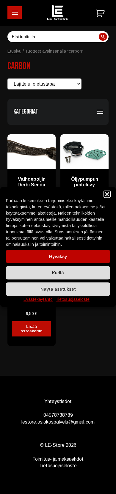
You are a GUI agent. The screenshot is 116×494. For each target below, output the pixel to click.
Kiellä (58, 272)
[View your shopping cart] (101, 13)
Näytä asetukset (58, 289)
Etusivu (14, 51)
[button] (14, 12)
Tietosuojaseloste (73, 299)
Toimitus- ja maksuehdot (58, 459)
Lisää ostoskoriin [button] (32, 328)
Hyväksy (58, 256)
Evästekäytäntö (38, 299)
